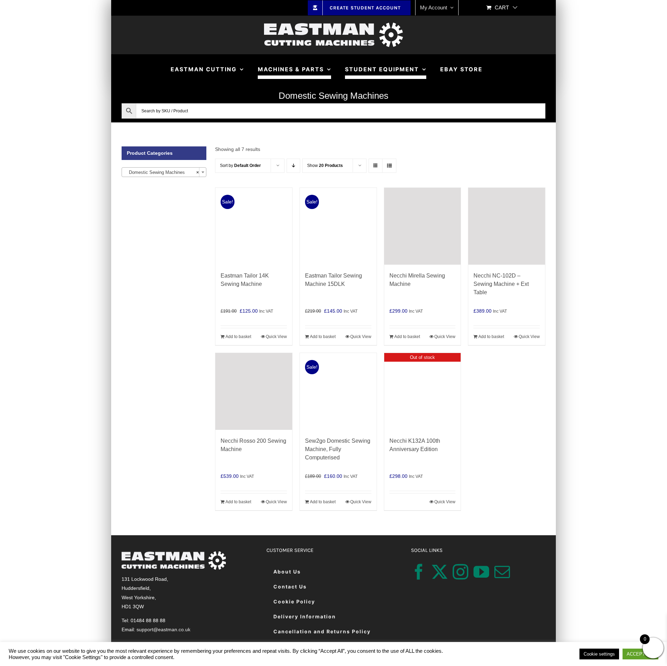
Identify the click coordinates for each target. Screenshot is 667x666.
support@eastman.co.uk (163, 629)
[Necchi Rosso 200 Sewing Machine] (253, 391)
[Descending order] (293, 166)
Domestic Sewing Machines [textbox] (162, 172)
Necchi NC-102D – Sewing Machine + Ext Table (501, 284)
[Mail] (502, 572)
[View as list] (389, 165)
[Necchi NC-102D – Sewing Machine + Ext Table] (506, 226)
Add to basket (238, 336)
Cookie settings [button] (599, 654)
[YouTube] (481, 572)
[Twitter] (439, 572)
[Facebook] (419, 572)
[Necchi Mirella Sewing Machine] (422, 226)
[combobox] (164, 172)
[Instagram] (460, 572)
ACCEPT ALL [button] (640, 654)
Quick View (276, 336)
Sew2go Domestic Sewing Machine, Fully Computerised (337, 449)
